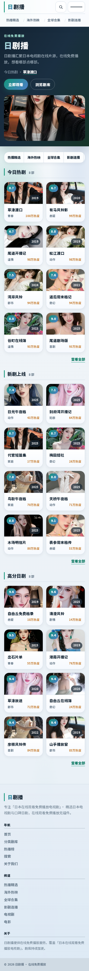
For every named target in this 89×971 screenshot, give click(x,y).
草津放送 (15, 700)
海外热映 (33, 20)
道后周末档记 (60, 296)
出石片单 (15, 657)
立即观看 (15, 84)
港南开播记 (58, 657)
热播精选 (12, 20)
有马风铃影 (58, 209)
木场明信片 (17, 542)
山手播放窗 (58, 744)
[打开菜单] (76, 6)
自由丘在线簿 (60, 700)
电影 (7, 921)
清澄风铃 (56, 613)
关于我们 (11, 863)
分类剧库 (11, 841)
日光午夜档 (17, 411)
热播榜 (9, 848)
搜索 (7, 856)
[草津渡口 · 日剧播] (44, 118)
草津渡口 (30, 71)
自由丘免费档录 (21, 613)
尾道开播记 (17, 253)
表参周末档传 (60, 542)
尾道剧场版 (58, 340)
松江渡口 (56, 253)
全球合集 (53, 20)
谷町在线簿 (17, 340)
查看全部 (78, 359)
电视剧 (9, 914)
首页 (7, 834)
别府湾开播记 (60, 411)
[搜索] (60, 6)
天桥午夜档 (58, 498)
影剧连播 (74, 20)
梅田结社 (56, 455)
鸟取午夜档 (17, 498)
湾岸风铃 (15, 296)
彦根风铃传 (17, 744)
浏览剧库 (42, 84)
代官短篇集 (17, 455)
